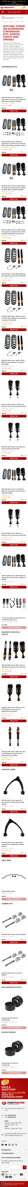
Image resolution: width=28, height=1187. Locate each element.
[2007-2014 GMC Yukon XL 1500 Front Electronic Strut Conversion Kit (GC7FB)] (14, 389)
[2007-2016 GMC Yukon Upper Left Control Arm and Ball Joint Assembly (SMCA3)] (14, 785)
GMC (11, 21)
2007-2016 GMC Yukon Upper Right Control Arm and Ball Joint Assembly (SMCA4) (13, 844)
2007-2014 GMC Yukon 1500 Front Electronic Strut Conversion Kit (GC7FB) (14, 534)
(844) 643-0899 (14, 1092)
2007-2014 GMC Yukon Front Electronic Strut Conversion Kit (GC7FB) (13, 448)
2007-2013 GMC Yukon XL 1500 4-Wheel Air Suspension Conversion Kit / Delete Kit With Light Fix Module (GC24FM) (13, 187)
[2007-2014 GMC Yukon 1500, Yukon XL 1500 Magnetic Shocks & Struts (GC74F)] (14, 650)
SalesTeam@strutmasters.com (13, 1135)
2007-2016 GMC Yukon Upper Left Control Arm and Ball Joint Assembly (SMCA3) (13, 802)
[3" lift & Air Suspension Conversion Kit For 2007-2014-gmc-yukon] (14, 603)
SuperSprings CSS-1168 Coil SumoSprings (10, 1019)
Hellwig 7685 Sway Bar (8, 891)
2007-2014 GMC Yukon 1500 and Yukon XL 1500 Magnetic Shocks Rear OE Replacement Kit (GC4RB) (13, 753)
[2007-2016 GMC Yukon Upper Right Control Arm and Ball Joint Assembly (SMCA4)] (14, 827)
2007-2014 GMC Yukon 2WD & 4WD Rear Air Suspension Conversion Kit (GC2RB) (14, 275)
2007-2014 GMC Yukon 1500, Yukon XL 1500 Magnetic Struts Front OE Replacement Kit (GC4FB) (13, 709)
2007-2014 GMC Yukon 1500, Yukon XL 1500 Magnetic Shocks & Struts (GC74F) (13, 666)
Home (3, 16)
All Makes (5, 21)
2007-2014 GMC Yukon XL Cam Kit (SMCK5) (12, 974)
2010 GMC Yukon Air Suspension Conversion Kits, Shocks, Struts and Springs (12, 18)
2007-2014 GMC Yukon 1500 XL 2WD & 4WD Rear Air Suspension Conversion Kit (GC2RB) (13, 362)
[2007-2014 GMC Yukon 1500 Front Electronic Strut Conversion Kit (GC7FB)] (14, 518)
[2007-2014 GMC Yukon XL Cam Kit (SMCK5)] (14, 958)
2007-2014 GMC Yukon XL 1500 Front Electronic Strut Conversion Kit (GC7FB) (14, 405)
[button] (22, 8)
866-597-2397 (19, 4)
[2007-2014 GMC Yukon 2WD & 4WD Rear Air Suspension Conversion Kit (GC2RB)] (14, 259)
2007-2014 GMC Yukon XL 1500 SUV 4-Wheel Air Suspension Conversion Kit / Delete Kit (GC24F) (13, 491)
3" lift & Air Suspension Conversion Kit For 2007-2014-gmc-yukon (13, 619)
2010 (22, 21)
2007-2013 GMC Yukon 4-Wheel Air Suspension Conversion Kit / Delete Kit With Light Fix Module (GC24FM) (13, 99)
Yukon (17, 21)
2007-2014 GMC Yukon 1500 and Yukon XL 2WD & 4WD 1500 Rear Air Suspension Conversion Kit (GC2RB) (14, 318)
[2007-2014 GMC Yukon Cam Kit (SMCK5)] (14, 919)
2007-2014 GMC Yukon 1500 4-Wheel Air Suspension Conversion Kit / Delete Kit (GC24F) (14, 577)
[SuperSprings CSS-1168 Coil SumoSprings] (14, 1003)
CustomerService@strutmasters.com (15, 1133)
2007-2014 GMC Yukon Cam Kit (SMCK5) (14, 934)
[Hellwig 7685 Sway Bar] (14, 876)
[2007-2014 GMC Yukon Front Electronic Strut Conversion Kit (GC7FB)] (14, 432)
